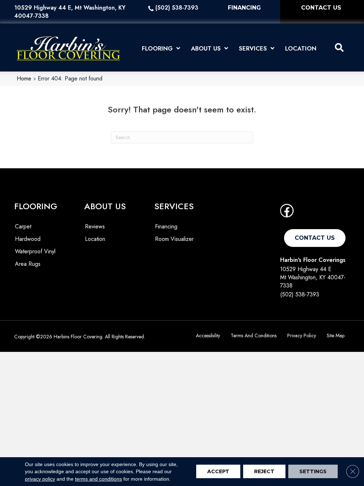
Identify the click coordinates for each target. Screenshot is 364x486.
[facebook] (287, 213)
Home (24, 78)
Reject (264, 472)
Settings (313, 472)
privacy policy (40, 479)
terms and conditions (98, 479)
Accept (218, 472)
